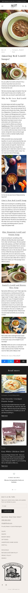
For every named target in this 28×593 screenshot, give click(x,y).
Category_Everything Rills (10, 395)
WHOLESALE (5, 550)
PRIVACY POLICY (6, 555)
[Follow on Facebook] (2, 585)
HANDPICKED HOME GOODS (9, 542)
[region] (14, 480)
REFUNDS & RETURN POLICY (9, 552)
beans (3, 448)
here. (18, 153)
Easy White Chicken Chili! (13, 451)
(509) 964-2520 (5, 520)
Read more (4, 415)
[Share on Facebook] (4, 361)
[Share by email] (23, 361)
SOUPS (3, 531)
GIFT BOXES (4, 539)
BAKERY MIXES (5, 537)
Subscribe (8, 511)
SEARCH (3, 558)
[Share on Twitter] (11, 361)
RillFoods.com (22, 337)
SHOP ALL (4, 545)
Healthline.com (5, 126)
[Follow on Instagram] (6, 585)
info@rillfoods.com (6, 523)
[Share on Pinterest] (17, 361)
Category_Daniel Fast (18, 51)
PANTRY (3, 534)
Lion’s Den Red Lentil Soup (14, 200)
